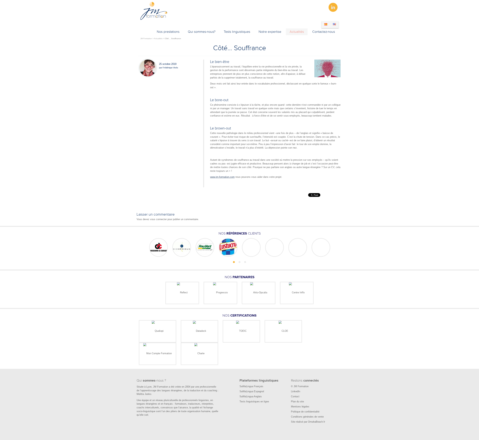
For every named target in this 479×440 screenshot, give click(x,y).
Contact (295, 396)
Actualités (297, 32)
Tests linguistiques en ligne (254, 401)
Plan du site (297, 401)
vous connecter (158, 219)
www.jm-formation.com (222, 177)
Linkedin (333, 7)
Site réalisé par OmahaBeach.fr (308, 421)
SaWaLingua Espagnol (252, 391)
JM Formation (146, 38)
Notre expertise (270, 32)
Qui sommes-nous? (201, 32)
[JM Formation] (153, 19)
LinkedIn (295, 391)
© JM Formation (300, 386)
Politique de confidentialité (305, 411)
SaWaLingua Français (251, 386)
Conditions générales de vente (307, 416)
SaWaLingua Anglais (251, 396)
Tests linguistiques (237, 32)
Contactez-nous (323, 32)
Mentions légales (300, 406)
